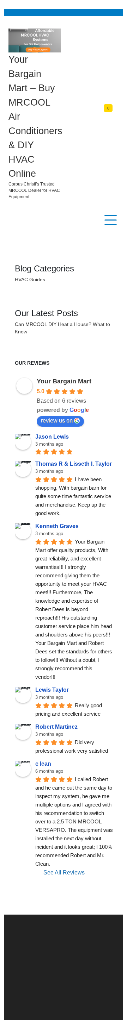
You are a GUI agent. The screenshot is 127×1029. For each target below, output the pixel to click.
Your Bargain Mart (64, 381)
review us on (57, 420)
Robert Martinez (56, 727)
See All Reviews (64, 873)
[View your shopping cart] (115, 114)
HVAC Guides (30, 279)
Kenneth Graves (57, 526)
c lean (43, 764)
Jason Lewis (52, 437)
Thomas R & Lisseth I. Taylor (73, 464)
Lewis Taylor (52, 690)
